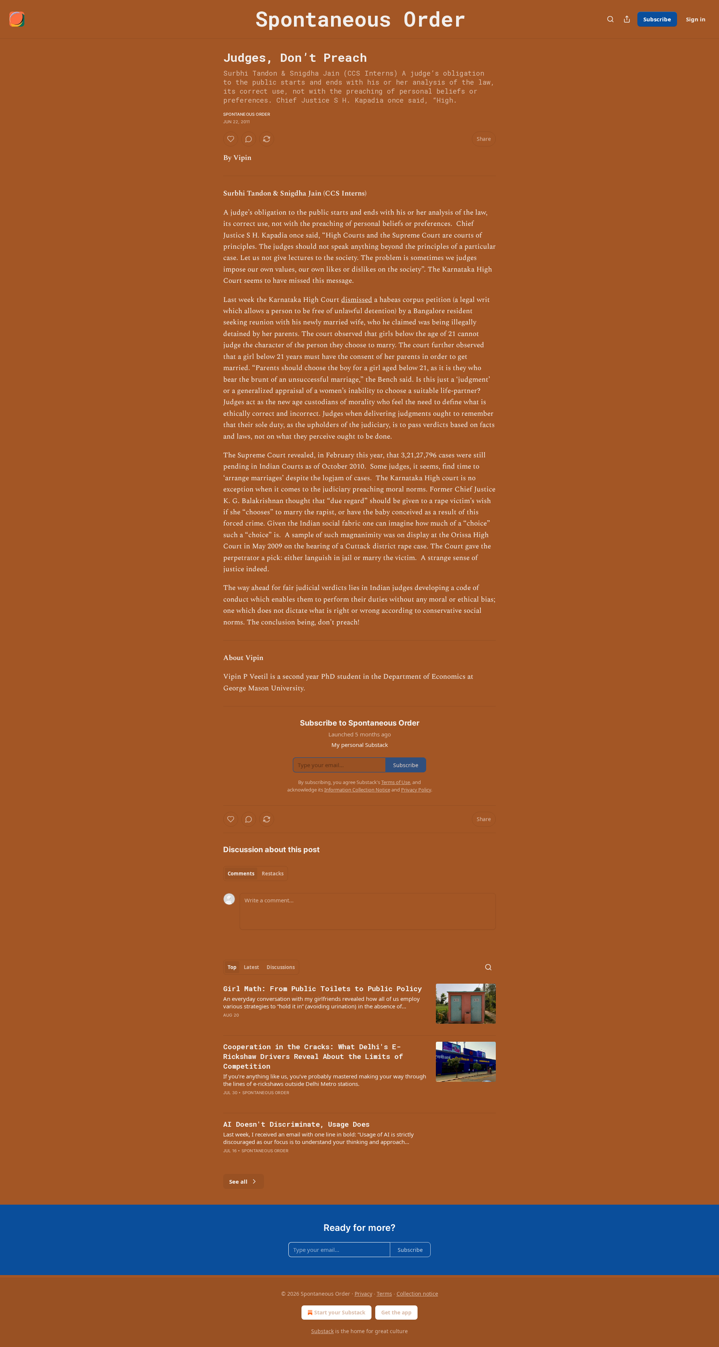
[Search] (610, 19)
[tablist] (255, 873)
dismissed (356, 299)
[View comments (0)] (248, 138)
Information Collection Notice (357, 789)
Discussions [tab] (281, 967)
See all (238, 1181)
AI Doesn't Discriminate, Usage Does (296, 1124)
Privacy (363, 1293)
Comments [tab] (241, 873)
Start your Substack (339, 1312)
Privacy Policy (416, 789)
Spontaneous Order (246, 114)
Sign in (696, 19)
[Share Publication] (626, 19)
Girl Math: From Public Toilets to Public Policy (322, 988)
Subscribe (657, 19)
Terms (384, 1293)
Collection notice (417, 1293)
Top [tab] (232, 967)
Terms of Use (395, 782)
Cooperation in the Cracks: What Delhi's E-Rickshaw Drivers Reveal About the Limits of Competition (313, 1056)
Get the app (396, 1312)
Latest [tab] (251, 967)
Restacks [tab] (272, 873)
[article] (359, 1006)
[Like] (230, 138)
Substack (322, 1331)
